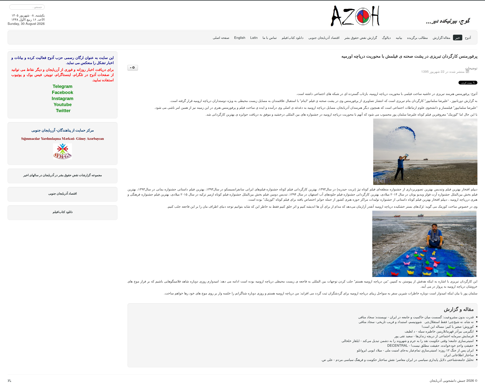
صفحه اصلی (221, 37)
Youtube (63, 104)
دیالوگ (386, 37)
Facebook (62, 92)
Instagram (62, 98)
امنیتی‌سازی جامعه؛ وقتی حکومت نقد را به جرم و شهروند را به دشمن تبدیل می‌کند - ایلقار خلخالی (408, 340)
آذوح (468, 37)
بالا (9, 380)
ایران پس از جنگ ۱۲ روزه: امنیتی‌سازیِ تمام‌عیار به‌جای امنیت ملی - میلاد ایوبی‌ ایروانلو (415, 350)
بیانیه (399, 37)
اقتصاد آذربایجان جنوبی (324, 37)
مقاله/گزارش (441, 37)
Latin (254, 37)
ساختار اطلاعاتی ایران (459, 354)
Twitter (63, 110)
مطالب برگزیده (417, 37)
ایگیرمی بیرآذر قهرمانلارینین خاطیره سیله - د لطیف (439, 331)
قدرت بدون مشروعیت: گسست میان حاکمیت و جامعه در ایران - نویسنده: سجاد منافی (416, 316)
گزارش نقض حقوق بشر (360, 37)
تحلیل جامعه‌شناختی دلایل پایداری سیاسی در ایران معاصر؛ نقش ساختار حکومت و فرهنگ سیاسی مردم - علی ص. (397, 359)
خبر (457, 37)
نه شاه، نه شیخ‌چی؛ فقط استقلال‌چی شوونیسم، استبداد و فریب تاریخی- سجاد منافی (416, 321)
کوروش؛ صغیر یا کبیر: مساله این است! (448, 326)
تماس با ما (270, 37)
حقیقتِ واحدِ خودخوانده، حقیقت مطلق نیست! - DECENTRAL (430, 345)
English (239, 37)
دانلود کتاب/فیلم (293, 37)
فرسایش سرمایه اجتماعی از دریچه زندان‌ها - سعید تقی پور (434, 335)
